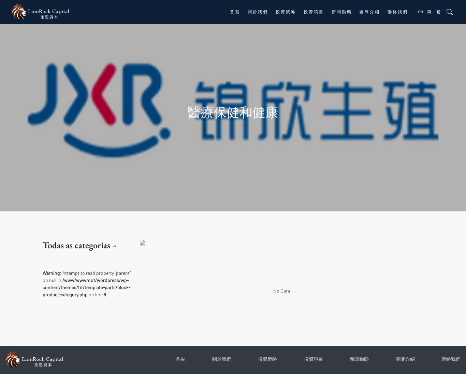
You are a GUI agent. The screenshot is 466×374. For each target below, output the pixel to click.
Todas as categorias (77, 245)
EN (420, 11)
